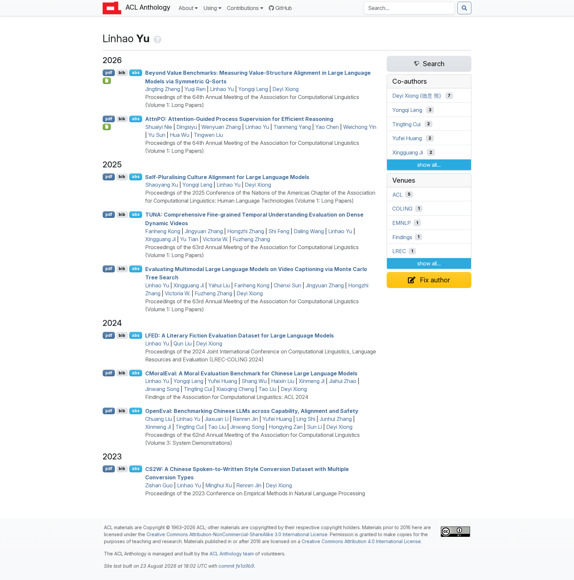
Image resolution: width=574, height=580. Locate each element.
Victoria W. (215, 239)
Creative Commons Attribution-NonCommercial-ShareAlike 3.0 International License (237, 534)
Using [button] (210, 8)
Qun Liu (182, 343)
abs (136, 72)
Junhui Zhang (336, 419)
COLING (402, 208)
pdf (108, 72)
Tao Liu (267, 389)
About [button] (185, 8)
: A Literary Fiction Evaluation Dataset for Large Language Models (239, 335)
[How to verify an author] (156, 38)
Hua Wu (179, 135)
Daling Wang (309, 231)
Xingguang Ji (160, 239)
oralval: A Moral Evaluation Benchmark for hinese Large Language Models (251, 373)
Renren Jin (245, 419)
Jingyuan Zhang (204, 231)
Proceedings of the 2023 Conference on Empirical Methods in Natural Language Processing (255, 493)
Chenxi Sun (287, 285)
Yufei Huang (222, 381)
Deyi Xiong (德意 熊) (416, 95)
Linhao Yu (222, 89)
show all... (429, 164)
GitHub (283, 8)
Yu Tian (189, 239)
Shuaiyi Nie (158, 127)
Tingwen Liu (208, 135)
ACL (397, 194)
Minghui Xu (218, 485)
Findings (402, 237)
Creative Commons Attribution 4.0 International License (361, 541)
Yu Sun (156, 135)
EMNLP (401, 223)
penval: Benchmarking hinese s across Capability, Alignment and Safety (251, 411)
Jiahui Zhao (342, 381)
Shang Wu (254, 381)
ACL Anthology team (232, 553)
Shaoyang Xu (161, 184)
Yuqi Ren (195, 89)
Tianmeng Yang (292, 127)
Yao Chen (327, 127)
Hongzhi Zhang (245, 231)
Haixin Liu (282, 381)
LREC (399, 251)
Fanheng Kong (162, 231)
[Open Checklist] (107, 80)
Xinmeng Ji (312, 381)
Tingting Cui (198, 389)
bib (122, 72)
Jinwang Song (162, 389)
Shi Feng (278, 231)
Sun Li (314, 427)
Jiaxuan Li (217, 419)
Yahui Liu (219, 285)
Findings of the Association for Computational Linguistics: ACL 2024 (227, 397)
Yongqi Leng (253, 89)
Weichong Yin (359, 127)
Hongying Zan (286, 427)
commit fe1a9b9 (236, 566)
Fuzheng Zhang (251, 239)
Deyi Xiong (285, 89)
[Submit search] (464, 8)
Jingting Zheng (162, 89)
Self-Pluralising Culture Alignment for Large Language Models (227, 176)
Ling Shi (305, 419)
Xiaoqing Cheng (235, 389)
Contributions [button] (243, 8)
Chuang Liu (158, 419)
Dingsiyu (186, 127)
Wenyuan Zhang (221, 127)
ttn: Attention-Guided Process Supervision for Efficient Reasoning (239, 119)
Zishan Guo (159, 485)
